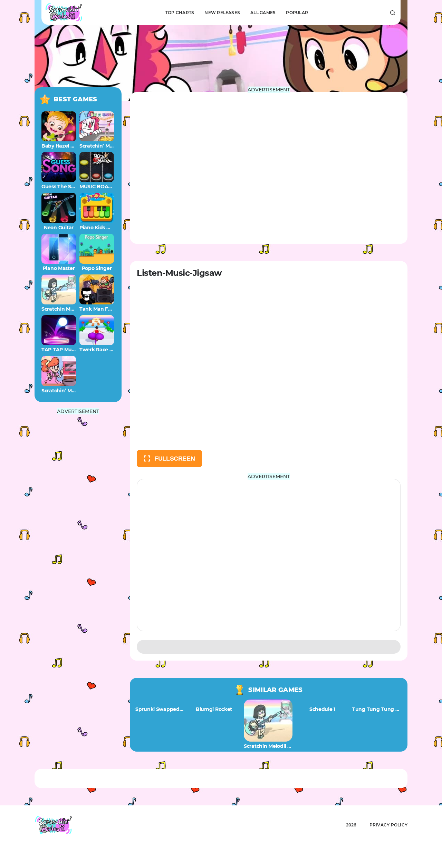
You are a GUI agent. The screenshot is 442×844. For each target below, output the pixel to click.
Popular (297, 12)
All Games (263, 12)
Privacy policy (388, 824)
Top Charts (179, 12)
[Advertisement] (78, 517)
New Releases (222, 12)
